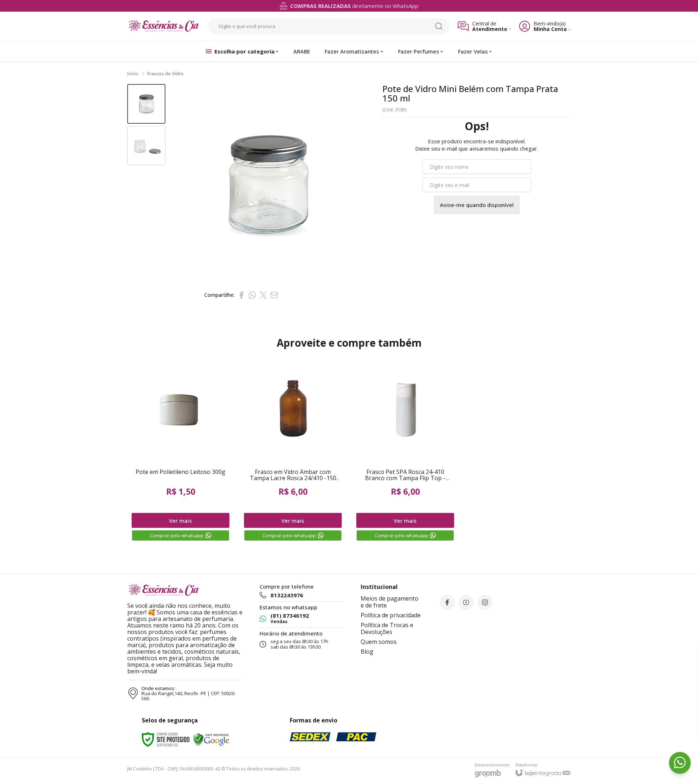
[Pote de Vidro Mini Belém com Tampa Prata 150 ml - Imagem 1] (146, 104)
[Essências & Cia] (163, 26)
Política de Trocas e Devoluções (387, 628)
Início (133, 73)
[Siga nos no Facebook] (447, 602)
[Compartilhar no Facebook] (241, 295)
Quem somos (379, 642)
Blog (367, 651)
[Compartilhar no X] (263, 295)
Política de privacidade (391, 615)
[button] (146, 104)
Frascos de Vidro (165, 73)
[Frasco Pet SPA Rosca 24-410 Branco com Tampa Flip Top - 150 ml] (405, 449)
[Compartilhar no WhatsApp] (252, 295)
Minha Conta (550, 29)
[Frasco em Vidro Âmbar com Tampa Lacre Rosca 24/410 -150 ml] (293, 449)
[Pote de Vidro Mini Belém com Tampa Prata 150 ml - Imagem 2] (146, 145)
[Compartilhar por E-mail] (274, 295)
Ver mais (180, 520)
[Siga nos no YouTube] (466, 602)
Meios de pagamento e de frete (389, 601)
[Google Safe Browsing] (211, 739)
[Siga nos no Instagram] (485, 602)
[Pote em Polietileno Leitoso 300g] (180, 449)
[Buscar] (438, 26)
